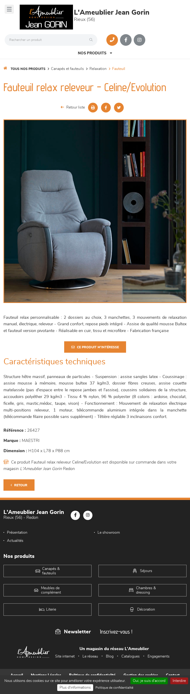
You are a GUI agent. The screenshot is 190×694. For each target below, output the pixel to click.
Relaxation (98, 69)
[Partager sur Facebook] (106, 107)
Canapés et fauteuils (67, 69)
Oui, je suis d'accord (149, 681)
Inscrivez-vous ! (116, 631)
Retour (20, 485)
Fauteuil (118, 69)
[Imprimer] (93, 107)
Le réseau (90, 656)
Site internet (65, 656)
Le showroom (109, 532)
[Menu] (9, 9)
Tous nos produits (28, 69)
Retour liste (75, 107)
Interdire (179, 681)
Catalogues (130, 656)
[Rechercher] (92, 40)
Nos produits (92, 53)
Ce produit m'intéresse (98, 347)
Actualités (15, 541)
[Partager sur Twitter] (119, 107)
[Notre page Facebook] (126, 40)
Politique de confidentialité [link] (114, 687)
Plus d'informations (75, 687)
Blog (110, 656)
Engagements (159, 656)
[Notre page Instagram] (139, 40)
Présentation (17, 532)
